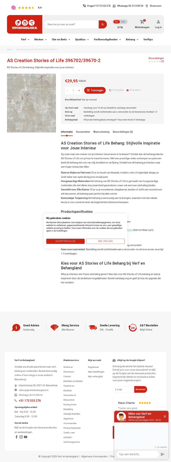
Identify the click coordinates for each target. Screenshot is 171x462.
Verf (23, 39)
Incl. (117, 22)
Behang (130, 39)
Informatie (67, 131)
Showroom (155, 6)
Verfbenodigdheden (106, 39)
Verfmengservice (71, 442)
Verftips (148, 39)
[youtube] (26, 437)
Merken (38, 39)
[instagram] (21, 437)
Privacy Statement (71, 428)
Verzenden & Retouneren (69, 397)
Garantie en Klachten (68, 388)
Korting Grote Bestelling (69, 406)
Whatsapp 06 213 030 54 (130, 6)
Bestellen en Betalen (73, 381)
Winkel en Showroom (68, 369)
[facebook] (17, 437)
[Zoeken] (103, 24)
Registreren (93, 367)
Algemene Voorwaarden (69, 421)
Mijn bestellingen (96, 372)
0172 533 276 (103, 6)
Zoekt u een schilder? (69, 435)
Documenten (83, 131)
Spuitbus (80, 39)
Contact (67, 376)
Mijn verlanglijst (95, 376)
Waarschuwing (101, 131)
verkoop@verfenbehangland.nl (33, 390)
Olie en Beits (59, 39)
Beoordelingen (156, 58)
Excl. (123, 22)
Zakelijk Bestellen (71, 414)
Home (10, 49)
